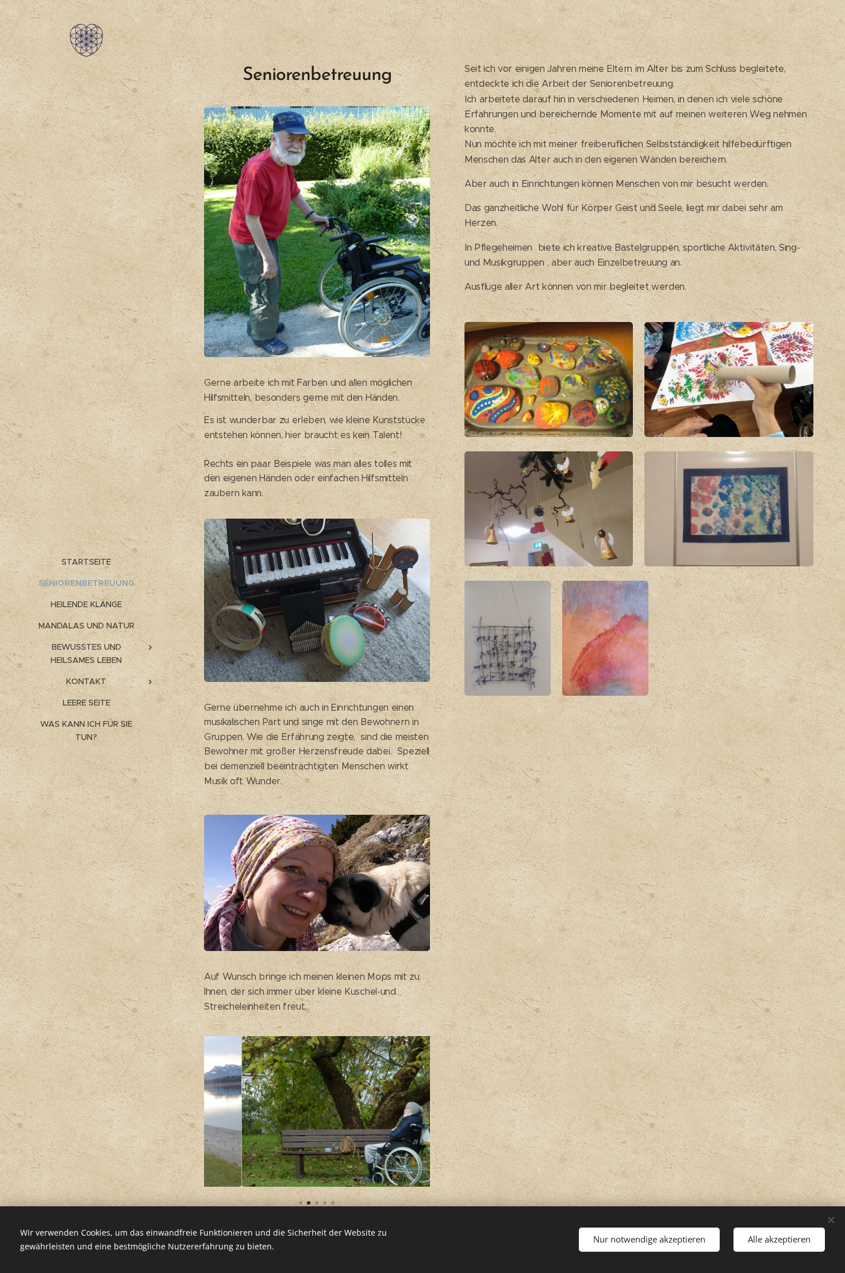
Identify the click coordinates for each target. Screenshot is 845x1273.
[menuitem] (86, 562)
